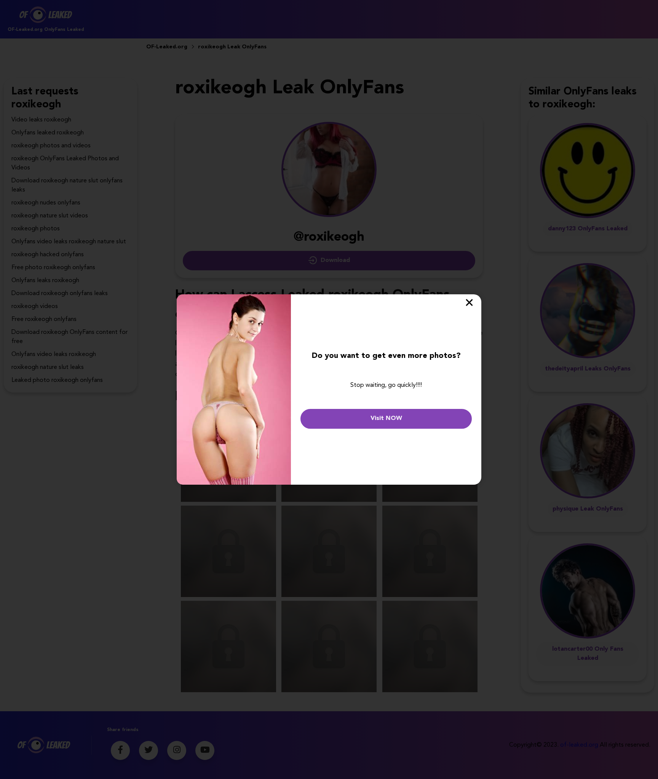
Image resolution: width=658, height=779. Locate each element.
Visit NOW (386, 418)
